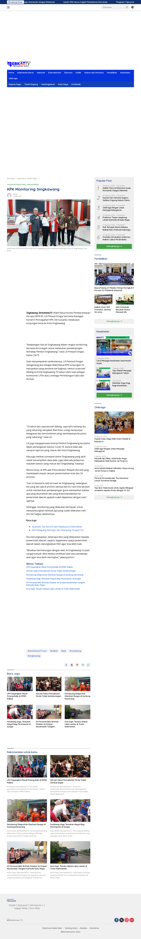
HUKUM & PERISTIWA (16, 184)
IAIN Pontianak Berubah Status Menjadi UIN (123, 309)
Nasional (41, 72)
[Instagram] (126, 920)
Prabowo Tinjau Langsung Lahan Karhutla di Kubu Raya (116, 218)
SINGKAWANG (33, 184)
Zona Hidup (34, 908)
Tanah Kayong (31, 84)
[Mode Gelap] (132, 7)
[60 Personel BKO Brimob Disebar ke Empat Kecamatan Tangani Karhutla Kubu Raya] (49, 712)
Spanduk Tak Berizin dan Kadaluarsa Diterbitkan (57, 526)
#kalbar (54, 651)
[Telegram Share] (83, 665)
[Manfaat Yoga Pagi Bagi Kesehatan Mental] (103, 385)
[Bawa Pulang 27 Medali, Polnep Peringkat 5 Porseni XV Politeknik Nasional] (114, 274)
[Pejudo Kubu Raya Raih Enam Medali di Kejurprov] (114, 423)
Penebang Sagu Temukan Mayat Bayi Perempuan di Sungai (53, 578)
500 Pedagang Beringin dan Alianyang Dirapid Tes (58, 530)
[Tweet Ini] (72, 665)
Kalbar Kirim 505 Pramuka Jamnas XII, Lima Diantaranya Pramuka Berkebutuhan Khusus (102, 309)
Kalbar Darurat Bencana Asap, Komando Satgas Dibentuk (117, 189)
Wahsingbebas (48, 84)
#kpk (63, 651)
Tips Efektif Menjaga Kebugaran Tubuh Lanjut (121, 371)
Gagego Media (20, 908)
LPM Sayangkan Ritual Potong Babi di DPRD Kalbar (49, 567)
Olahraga (13, 78)
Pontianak (76, 84)
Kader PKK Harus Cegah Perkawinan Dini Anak (67, 2)
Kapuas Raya (15, 84)
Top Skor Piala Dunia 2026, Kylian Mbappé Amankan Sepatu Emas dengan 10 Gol (113, 489)
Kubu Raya (63, 84)
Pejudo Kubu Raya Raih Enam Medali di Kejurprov (112, 440)
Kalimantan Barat (25, 72)
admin (15, 194)
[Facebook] (116, 920)
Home (11, 72)
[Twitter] (121, 920)
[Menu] (9, 7)
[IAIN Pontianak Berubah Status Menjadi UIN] (125, 299)
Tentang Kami (71, 928)
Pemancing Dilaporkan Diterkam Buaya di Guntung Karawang (54, 575)
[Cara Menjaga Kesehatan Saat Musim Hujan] (114, 346)
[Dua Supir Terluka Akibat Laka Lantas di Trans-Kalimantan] (77, 712)
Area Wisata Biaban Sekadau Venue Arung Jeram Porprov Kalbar (114, 469)
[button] (127, 7)
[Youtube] (132, 920)
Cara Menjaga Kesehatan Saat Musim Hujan (114, 361)
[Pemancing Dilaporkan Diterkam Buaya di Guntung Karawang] (77, 684)
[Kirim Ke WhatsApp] (88, 665)
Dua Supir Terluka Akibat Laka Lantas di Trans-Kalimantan (53, 589)
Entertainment (54, 72)
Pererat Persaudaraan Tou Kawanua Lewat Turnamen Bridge (111, 479)
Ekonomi (68, 72)
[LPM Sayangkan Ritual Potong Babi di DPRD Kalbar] (20, 684)
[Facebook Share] (66, 665)
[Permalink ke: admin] (9, 195)
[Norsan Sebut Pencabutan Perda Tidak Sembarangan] (49, 684)
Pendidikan (112, 72)
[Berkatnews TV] (18, 63)
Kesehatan (125, 72)
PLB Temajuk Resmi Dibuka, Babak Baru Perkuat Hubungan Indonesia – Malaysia (117, 228)
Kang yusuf (22, 905)
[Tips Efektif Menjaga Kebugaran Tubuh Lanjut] (103, 372)
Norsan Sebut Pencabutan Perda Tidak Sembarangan (51, 571)
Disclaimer (94, 928)
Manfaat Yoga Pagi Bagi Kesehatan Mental (121, 384)
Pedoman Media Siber (52, 928)
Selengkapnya (113, 246)
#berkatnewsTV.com (37, 651)
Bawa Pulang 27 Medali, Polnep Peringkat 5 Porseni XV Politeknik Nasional (114, 289)
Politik (78, 72)
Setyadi (12, 905)
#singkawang (34, 656)
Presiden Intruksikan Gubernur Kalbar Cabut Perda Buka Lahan (116, 238)
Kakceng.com (36, 905)
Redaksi (83, 928)
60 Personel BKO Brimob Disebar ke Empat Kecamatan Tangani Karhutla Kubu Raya (55, 583)
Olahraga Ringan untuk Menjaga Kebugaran (113, 208)
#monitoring (75, 651)
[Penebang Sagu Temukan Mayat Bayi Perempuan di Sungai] (20, 712)
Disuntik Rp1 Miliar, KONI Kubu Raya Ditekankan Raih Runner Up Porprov (111, 459)
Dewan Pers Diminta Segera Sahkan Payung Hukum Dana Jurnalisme (116, 199)
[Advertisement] (70, 38)
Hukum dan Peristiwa (94, 72)
